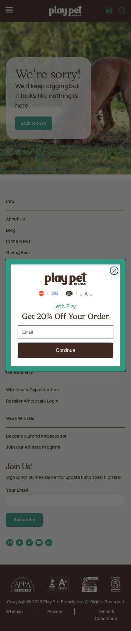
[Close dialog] (114, 271)
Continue (65, 350)
